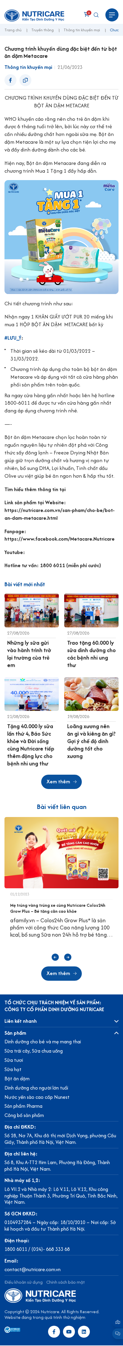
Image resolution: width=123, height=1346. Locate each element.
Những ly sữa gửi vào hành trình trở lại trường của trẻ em (29, 654)
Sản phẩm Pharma (23, 1106)
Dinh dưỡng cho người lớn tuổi (36, 1087)
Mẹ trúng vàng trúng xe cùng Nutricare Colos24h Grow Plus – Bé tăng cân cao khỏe (57, 908)
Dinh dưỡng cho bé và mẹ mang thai (42, 1041)
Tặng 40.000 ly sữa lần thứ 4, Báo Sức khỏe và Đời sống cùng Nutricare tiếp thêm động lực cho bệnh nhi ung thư (30, 745)
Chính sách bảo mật (65, 1282)
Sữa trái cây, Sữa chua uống (33, 1050)
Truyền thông (42, 30)
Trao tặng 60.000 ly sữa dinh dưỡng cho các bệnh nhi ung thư (91, 654)
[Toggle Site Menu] (112, 14)
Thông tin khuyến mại (82, 30)
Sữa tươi (13, 1060)
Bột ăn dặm (17, 1078)
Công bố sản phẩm (24, 1115)
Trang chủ (12, 30)
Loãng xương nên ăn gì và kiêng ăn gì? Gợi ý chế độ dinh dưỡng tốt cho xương (91, 741)
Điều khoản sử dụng (23, 1282)
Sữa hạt (12, 1069)
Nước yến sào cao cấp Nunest (37, 1097)
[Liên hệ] (117, 1322)
